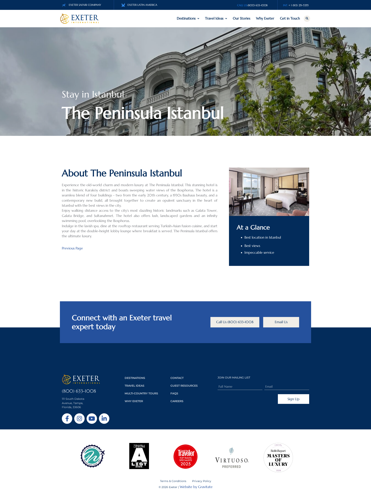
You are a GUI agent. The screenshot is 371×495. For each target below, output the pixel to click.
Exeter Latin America (142, 5)
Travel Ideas (214, 18)
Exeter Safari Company (85, 5)
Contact (177, 378)
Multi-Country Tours (141, 393)
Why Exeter (265, 18)
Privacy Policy (201, 481)
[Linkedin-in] (104, 418)
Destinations (186, 18)
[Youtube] (92, 418)
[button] (307, 18)
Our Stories (241, 18)
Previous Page (72, 248)
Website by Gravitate (196, 487)
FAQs (174, 393)
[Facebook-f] (67, 418)
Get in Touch (290, 18)
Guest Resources (184, 385)
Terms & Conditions (173, 481)
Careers (176, 401)
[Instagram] (79, 418)
